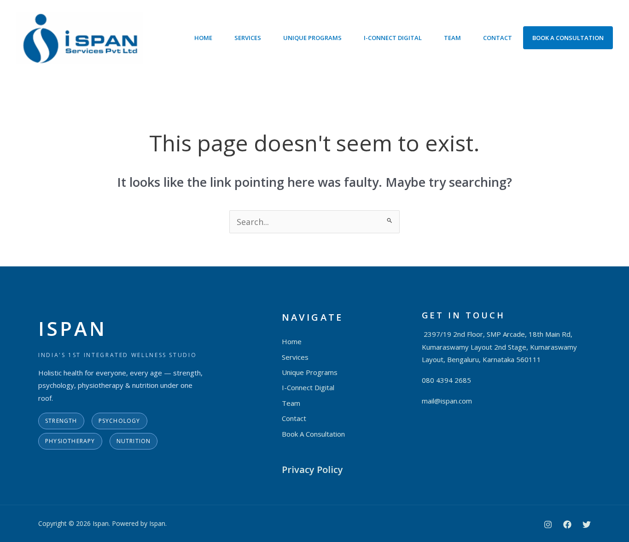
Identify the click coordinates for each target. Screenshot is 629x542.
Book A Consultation (568, 38)
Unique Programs (312, 38)
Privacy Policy (312, 469)
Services (247, 38)
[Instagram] (548, 524)
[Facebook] (567, 524)
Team (452, 38)
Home (203, 38)
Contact (497, 38)
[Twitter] (586, 524)
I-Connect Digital (393, 38)
